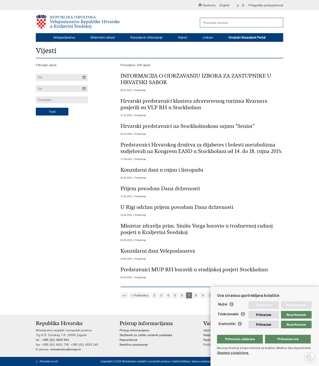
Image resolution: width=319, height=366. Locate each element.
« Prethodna (139, 295)
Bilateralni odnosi (102, 37)
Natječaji (209, 335)
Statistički (226, 324)
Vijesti (182, 37)
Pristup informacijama (134, 330)
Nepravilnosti (128, 340)
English (225, 5)
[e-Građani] (54, 5)
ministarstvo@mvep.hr (65, 349)
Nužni (222, 304)
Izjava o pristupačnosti (205, 361)
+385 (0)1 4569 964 (55, 340)
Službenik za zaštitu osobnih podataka (146, 335)
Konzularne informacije (146, 37)
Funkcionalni (228, 314)
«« (124, 295)
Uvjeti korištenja (180, 361)
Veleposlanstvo (64, 37)
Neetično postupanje (134, 344)
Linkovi (208, 37)
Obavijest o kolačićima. (233, 353)
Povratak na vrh (49, 361)
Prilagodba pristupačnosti (265, 5)
